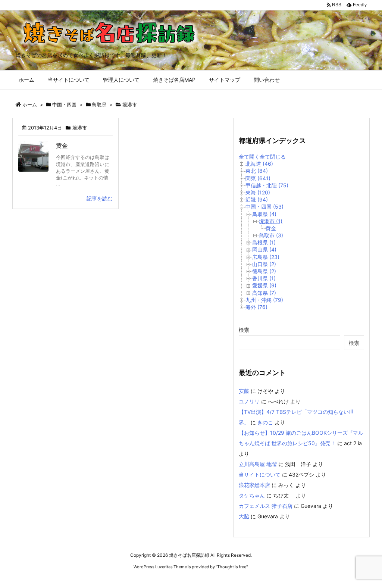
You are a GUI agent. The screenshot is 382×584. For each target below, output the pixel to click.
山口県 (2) (264, 264)
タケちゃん (252, 495)
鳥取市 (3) (271, 235)
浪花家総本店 (254, 485)
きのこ (265, 422)
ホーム (29, 104)
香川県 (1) (264, 278)
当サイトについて (260, 474)
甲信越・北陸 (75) (266, 185)
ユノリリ (249, 401)
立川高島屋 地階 (258, 464)
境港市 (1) (270, 221)
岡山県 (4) (264, 249)
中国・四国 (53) (264, 206)
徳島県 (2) (264, 271)
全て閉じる (273, 156)
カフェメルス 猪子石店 (265, 506)
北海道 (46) (259, 163)
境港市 (79, 128)
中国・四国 (64, 104)
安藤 (244, 391)
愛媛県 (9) (264, 285)
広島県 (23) (265, 257)
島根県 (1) (264, 242)
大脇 (244, 516)
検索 (244, 330)
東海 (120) (257, 192)
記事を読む (100, 198)
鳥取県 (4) (264, 214)
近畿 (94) (256, 199)
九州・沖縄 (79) (264, 300)
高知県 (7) (264, 293)
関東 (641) (257, 178)
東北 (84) (256, 171)
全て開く (249, 156)
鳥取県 (99, 104)
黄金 (62, 145)
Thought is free (231, 566)
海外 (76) (256, 307)
